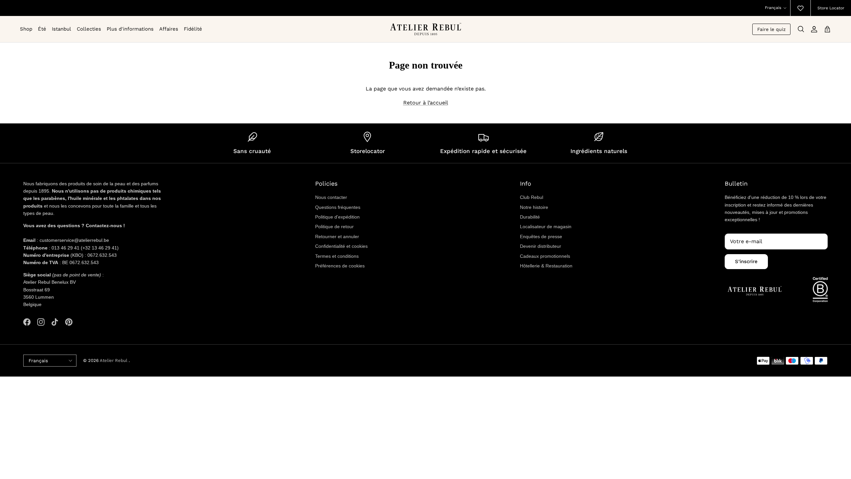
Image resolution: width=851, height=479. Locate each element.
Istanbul (61, 29)
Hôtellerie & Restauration (546, 265)
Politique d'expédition (337, 217)
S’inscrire (746, 261)
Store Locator (830, 8)
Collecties (89, 29)
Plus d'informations (130, 29)
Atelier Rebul (114, 360)
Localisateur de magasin (545, 226)
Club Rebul (531, 197)
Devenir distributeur (540, 246)
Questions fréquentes (337, 207)
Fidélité (193, 29)
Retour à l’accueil (425, 102)
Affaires (168, 29)
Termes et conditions (337, 256)
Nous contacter (331, 197)
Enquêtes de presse (541, 236)
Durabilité (530, 217)
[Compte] (814, 29)
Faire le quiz (771, 29)
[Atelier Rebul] (425, 29)
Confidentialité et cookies (341, 246)
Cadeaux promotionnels (545, 256)
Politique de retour (334, 226)
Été (42, 29)
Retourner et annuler (337, 236)
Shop (26, 29)
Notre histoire (534, 207)
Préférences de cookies (340, 265)
